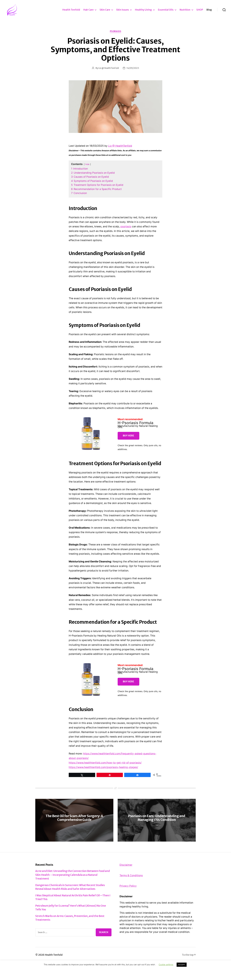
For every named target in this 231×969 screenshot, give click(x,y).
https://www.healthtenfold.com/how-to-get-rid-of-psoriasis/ (105, 762)
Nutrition (185, 9)
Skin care (105, 9)
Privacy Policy (128, 885)
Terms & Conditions (131, 875)
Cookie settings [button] (166, 964)
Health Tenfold (71, 9)
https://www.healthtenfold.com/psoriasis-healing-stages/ (103, 767)
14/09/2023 (132, 68)
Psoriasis (115, 31)
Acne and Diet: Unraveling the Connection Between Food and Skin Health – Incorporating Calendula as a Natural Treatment (72, 874)
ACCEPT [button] (181, 965)
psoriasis (125, 226)
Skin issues (122, 9)
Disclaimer (126, 864)
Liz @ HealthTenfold (109, 68)
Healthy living (143, 9)
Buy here (128, 435)
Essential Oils (166, 9)
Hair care (88, 9)
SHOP (199, 9)
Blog (209, 9)
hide (87, 164)
